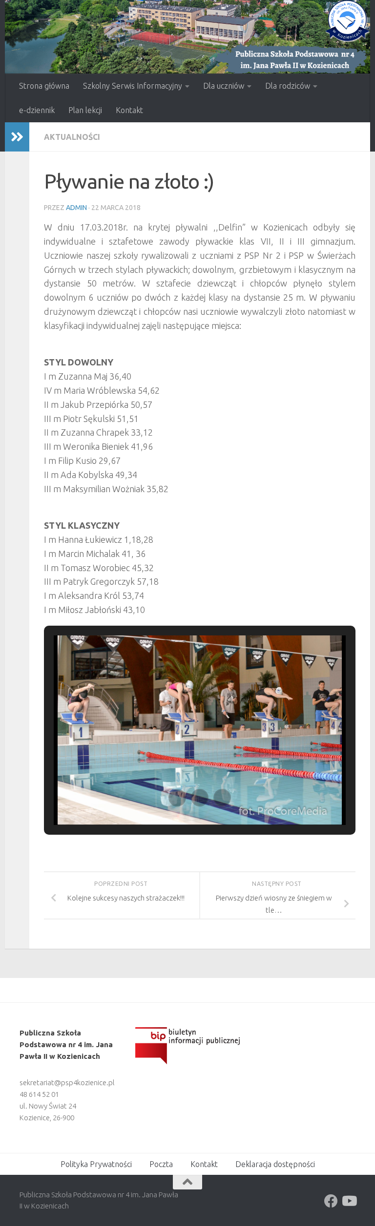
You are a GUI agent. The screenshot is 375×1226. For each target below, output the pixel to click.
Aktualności (72, 137)
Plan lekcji (85, 110)
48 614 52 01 (39, 1094)
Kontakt (129, 110)
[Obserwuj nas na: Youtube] (348, 1201)
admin (76, 207)
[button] (177, 797)
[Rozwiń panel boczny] (17, 137)
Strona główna (44, 85)
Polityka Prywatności (96, 1164)
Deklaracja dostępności (275, 1164)
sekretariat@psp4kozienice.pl (67, 1082)
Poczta (161, 1164)
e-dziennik (37, 110)
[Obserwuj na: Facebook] (331, 1201)
